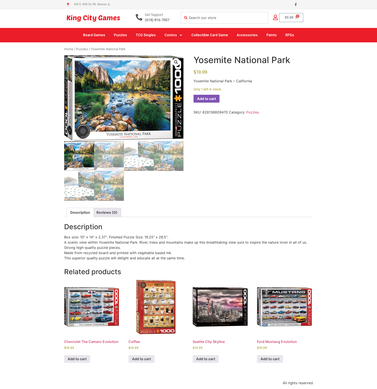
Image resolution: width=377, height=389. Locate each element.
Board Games (94, 35)
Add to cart (206, 98)
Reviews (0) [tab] (106, 212)
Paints (271, 35)
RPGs (289, 35)
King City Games (93, 17)
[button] (176, 62)
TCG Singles (146, 35)
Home (68, 49)
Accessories (247, 35)
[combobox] (224, 18)
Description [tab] (80, 212)
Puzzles (120, 35)
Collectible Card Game (209, 35)
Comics (171, 35)
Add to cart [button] (77, 359)
